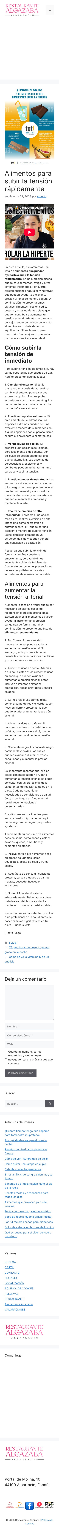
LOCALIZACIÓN (14, 1283)
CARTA (9, 1267)
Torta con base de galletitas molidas (28, 1211)
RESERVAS (11, 1293)
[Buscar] (49, 1104)
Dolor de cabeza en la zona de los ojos (29, 1227)
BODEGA (10, 1262)
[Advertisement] (29, 50)
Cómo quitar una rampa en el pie (25, 1164)
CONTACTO (12, 1272)
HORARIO (11, 1277)
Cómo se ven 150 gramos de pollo (26, 1158)
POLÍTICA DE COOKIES (19, 1288)
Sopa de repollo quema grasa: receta (28, 1216)
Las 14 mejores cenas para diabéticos (29, 1222)
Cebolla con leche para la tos (23, 1169)
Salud (12, 942)
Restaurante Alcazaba (19, 1304)
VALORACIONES (15, 1309)
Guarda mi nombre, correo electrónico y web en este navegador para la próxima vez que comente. (30, 1057)
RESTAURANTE (14, 1299)
